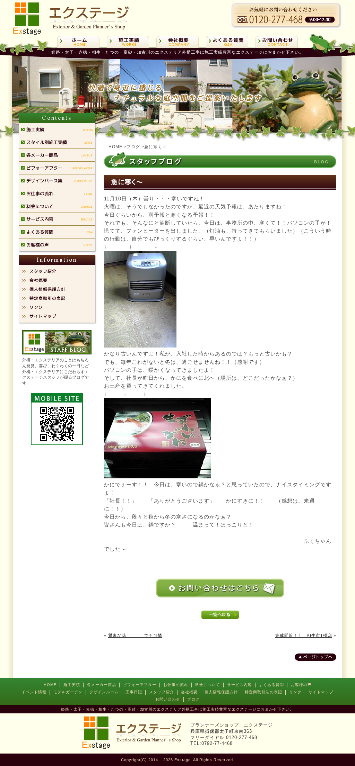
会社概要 (189, 692)
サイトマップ (321, 692)
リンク (295, 692)
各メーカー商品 (101, 685)
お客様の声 (301, 685)
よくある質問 (271, 685)
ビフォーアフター (139, 685)
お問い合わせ (167, 699)
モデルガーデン (68, 692)
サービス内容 (239, 685)
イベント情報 (33, 692)
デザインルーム (104, 692)
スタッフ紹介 (161, 692)
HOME (50, 685)
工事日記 (133, 692)
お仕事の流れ (175, 685)
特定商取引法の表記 (263, 692)
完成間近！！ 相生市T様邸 (303, 635)
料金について (207, 685)
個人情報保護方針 (221, 692)
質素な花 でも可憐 (135, 635)
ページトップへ (317, 657)
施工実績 (71, 685)
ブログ (193, 699)
